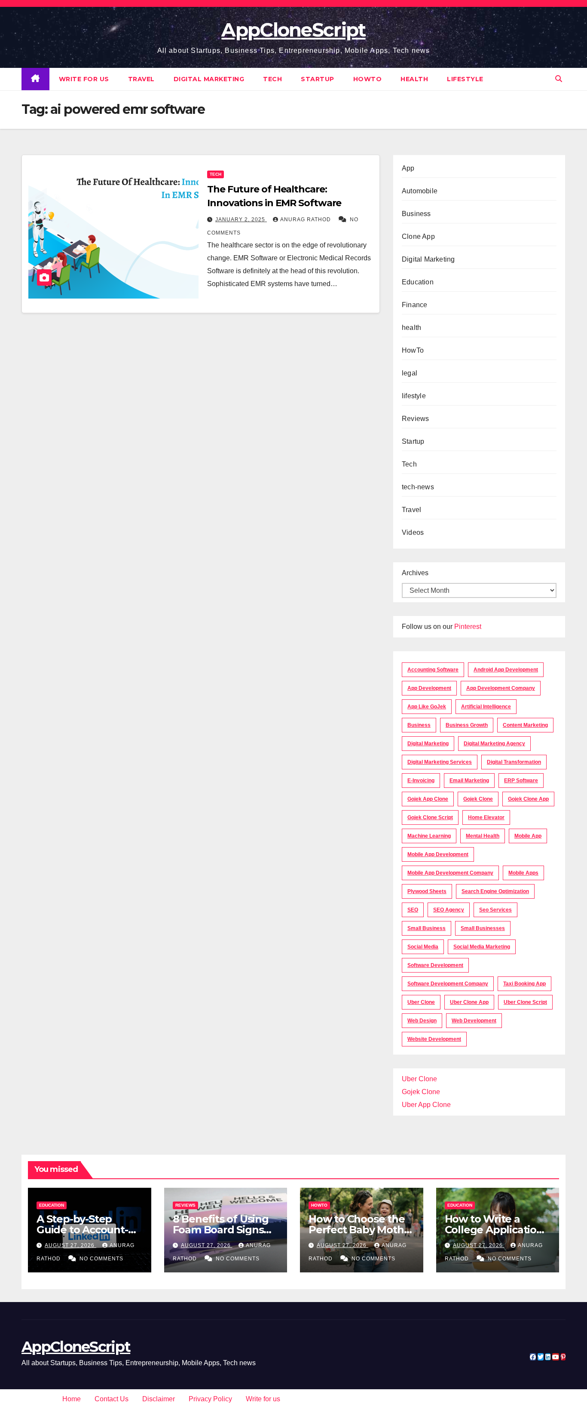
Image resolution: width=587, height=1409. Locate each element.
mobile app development (437, 854)
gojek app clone (427, 799)
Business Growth (467, 725)
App (408, 168)
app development (429, 688)
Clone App (418, 236)
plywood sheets (426, 891)
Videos (413, 532)
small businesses (483, 928)
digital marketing (428, 744)
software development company (447, 984)
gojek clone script (430, 817)
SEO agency (448, 910)
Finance (414, 304)
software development (435, 965)
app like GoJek (426, 707)
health (414, 79)
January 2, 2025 (241, 220)
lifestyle (465, 79)
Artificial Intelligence (486, 707)
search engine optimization (495, 891)
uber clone (421, 1002)
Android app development (506, 670)
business (419, 725)
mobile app (527, 836)
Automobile (419, 191)
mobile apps (523, 873)
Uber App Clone (426, 1104)
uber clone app (469, 1002)
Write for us (84, 79)
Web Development (474, 1021)
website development (434, 1039)
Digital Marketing (209, 79)
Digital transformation (514, 762)
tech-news (418, 487)
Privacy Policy (210, 1399)
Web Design (422, 1021)
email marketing (469, 781)
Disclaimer (158, 1399)
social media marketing (481, 947)
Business (416, 213)
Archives (415, 572)
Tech (272, 79)
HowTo (367, 79)
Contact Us (111, 1399)
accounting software (433, 670)
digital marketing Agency (494, 744)
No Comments (101, 1259)
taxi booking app (524, 984)
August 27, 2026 (70, 1245)
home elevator (486, 817)
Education (418, 282)
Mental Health (482, 836)
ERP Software (521, 781)
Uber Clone (419, 1079)
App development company (500, 688)
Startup (317, 79)
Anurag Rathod (306, 220)
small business (426, 928)
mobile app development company (450, 873)
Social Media (422, 947)
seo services (495, 910)
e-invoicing (420, 781)
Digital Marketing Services (439, 762)
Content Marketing (525, 725)
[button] (558, 78)
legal (409, 373)
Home (71, 1399)
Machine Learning (429, 836)
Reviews (415, 418)
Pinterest (467, 626)
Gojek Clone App (528, 799)
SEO (412, 910)
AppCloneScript (293, 29)
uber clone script (525, 1002)
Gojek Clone (478, 799)
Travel (141, 79)
